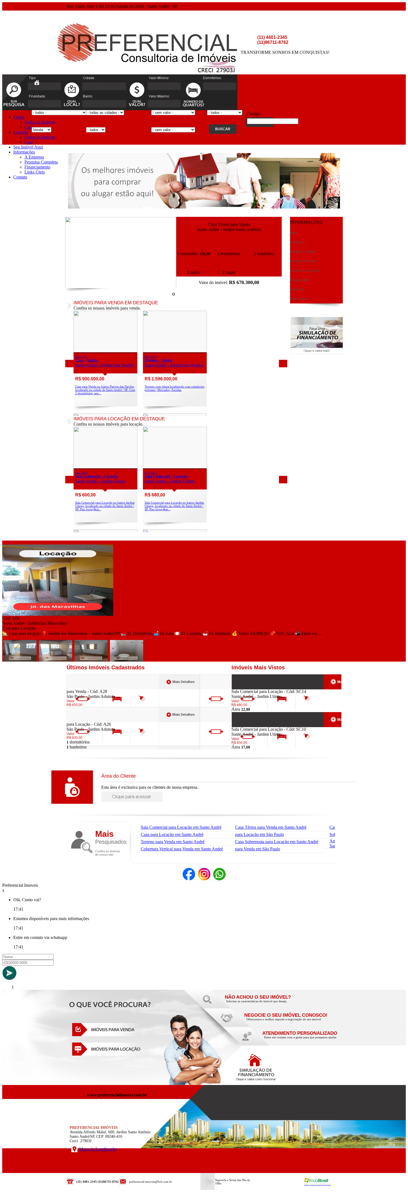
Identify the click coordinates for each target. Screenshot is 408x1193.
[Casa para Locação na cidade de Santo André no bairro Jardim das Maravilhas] (57, 614)
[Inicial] (36, 83)
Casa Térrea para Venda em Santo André (270, 827)
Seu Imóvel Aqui (28, 147)
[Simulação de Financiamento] (317, 352)
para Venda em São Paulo (257, 849)
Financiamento (37, 167)
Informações (24, 152)
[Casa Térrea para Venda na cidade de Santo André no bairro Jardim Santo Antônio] (120, 287)
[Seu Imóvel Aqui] (284, 1020)
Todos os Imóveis (39, 122)
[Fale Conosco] (265, 1002)
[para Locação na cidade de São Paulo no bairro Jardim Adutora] (87, 720)
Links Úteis (34, 172)
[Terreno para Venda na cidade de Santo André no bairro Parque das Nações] (175, 350)
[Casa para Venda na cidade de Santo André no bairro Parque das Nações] (105, 350)
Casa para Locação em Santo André (172, 834)
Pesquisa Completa (41, 162)
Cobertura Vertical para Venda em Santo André (182, 849)
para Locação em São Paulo (259, 834)
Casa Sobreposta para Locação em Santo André (276, 841)
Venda (18, 117)
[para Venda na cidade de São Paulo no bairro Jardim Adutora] (87, 687)
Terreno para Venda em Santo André (173, 841)
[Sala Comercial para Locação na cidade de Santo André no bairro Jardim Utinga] (105, 466)
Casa (28, 127)
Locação (20, 132)
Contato (20, 177)
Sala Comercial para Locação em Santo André (181, 827)
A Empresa (34, 157)
